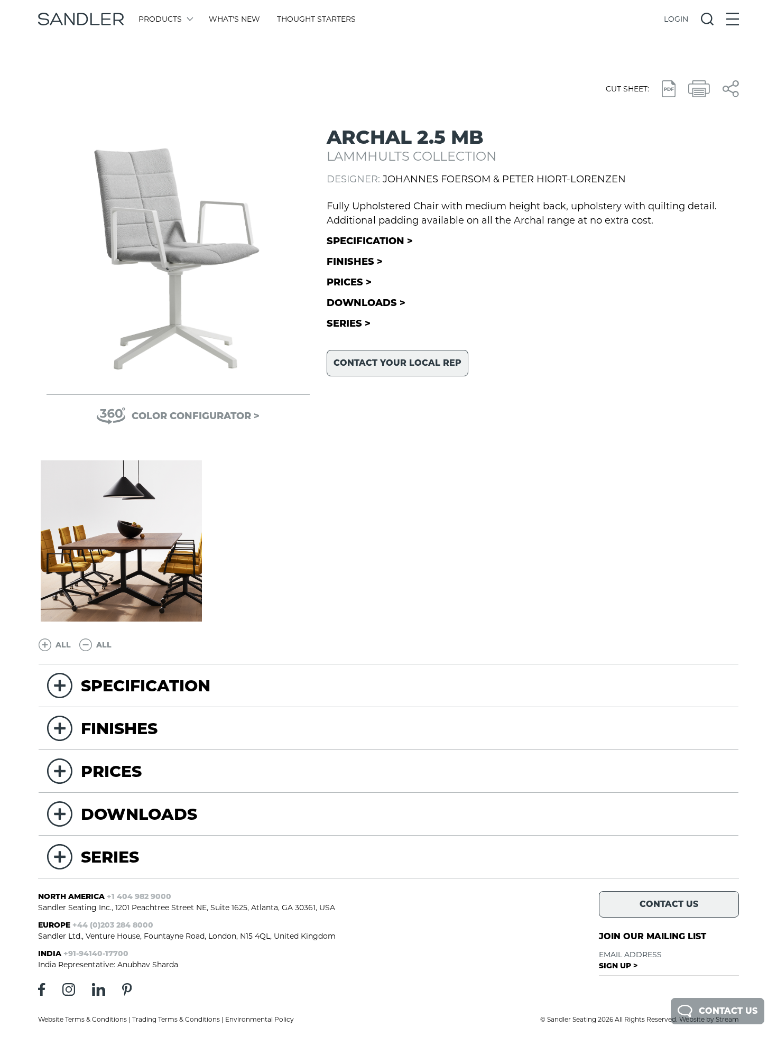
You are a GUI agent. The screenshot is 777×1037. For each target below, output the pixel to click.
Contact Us (728, 1011)
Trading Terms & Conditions (176, 1019)
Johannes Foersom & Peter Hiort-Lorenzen (504, 179)
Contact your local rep (397, 363)
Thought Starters (316, 19)
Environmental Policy (259, 1019)
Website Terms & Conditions (82, 1019)
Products (160, 19)
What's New (234, 19)
